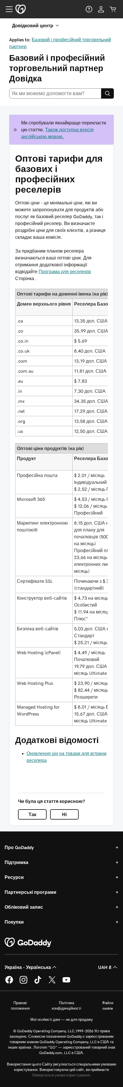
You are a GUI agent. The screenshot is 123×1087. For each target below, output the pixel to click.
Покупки (14, 922)
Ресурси (14, 877)
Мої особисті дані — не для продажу (61, 1019)
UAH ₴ (105, 967)
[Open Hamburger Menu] (7, 9)
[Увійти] (101, 9)
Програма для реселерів (65, 271)
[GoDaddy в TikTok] (37, 982)
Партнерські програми (30, 892)
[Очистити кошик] (113, 9)
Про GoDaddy (19, 847)
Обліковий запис (24, 907)
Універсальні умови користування (61, 1075)
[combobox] (55, 93)
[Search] (107, 93)
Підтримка (16, 862)
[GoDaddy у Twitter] (52, 982)
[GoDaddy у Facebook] (9, 982)
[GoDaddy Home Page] (28, 942)
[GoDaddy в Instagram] (23, 982)
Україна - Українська (28, 967)
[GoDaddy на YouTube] (66, 982)
